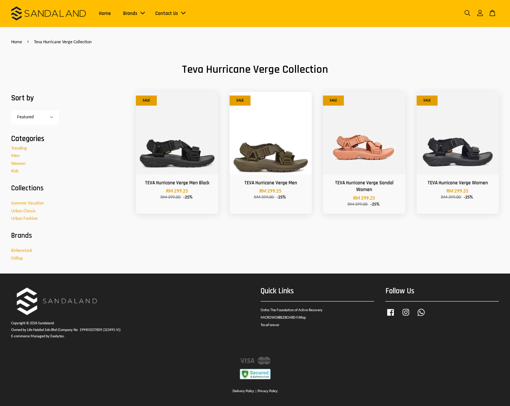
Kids (15, 171)
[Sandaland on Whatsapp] (421, 317)
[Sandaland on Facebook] (390, 317)
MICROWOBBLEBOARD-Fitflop (283, 318)
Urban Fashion (24, 218)
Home (105, 13)
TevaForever (270, 325)
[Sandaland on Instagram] (406, 317)
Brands (130, 13)
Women (18, 164)
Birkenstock (21, 251)
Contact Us (166, 13)
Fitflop (17, 258)
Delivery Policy (243, 391)
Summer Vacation (27, 203)
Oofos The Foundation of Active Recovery (292, 310)
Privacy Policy (268, 391)
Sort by (22, 98)
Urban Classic (23, 211)
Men (15, 156)
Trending (19, 148)
